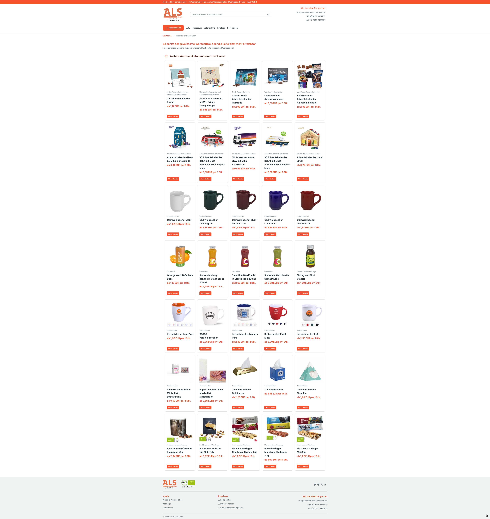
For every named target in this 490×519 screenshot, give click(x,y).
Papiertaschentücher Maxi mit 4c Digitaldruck (211, 393)
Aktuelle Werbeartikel (172, 500)
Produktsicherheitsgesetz (231, 508)
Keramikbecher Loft (308, 334)
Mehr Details (173, 116)
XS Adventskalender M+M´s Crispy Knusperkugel (210, 102)
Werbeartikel (175, 28)
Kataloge (221, 28)
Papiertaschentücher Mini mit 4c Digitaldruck (179, 393)
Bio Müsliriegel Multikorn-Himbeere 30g (275, 452)
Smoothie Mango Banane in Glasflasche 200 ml (211, 279)
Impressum (197, 28)
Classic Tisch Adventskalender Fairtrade (241, 99)
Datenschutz (209, 28)
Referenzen (232, 28)
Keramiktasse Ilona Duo (180, 334)
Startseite (167, 36)
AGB (188, 28)
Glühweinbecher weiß (179, 220)
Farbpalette (225, 500)
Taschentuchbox (273, 389)
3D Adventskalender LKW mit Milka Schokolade (243, 161)
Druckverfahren (227, 504)
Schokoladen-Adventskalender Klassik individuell (307, 99)
